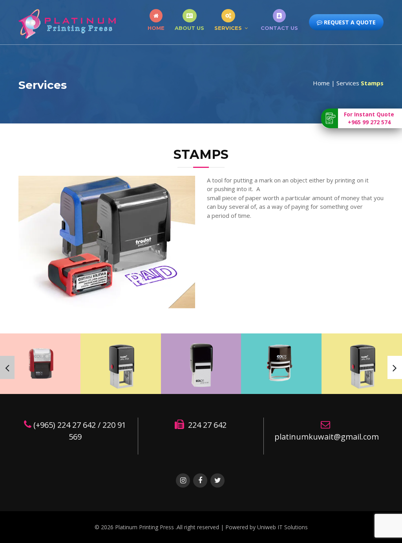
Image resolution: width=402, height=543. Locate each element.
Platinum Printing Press (145, 527)
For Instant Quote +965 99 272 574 (369, 118)
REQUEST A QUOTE (349, 22)
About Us (189, 28)
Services (228, 28)
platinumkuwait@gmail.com (326, 436)
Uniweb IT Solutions (282, 527)
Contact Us (279, 28)
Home (156, 28)
